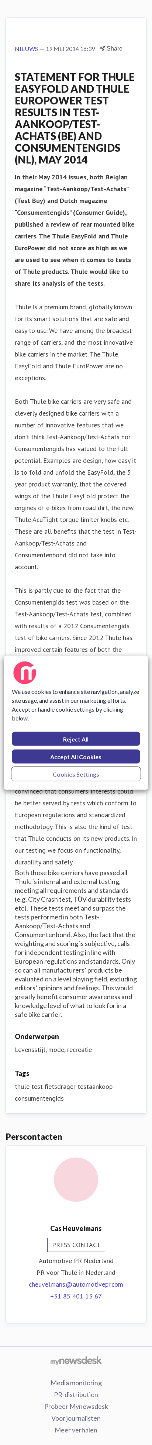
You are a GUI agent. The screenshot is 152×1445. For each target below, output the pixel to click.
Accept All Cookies (75, 756)
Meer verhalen (76, 1430)
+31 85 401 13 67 (76, 1296)
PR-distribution (76, 1394)
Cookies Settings (76, 773)
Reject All (76, 738)
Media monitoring (76, 1383)
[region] (76, 722)
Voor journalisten (76, 1418)
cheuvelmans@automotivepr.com (76, 1284)
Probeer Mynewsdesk (76, 1406)
